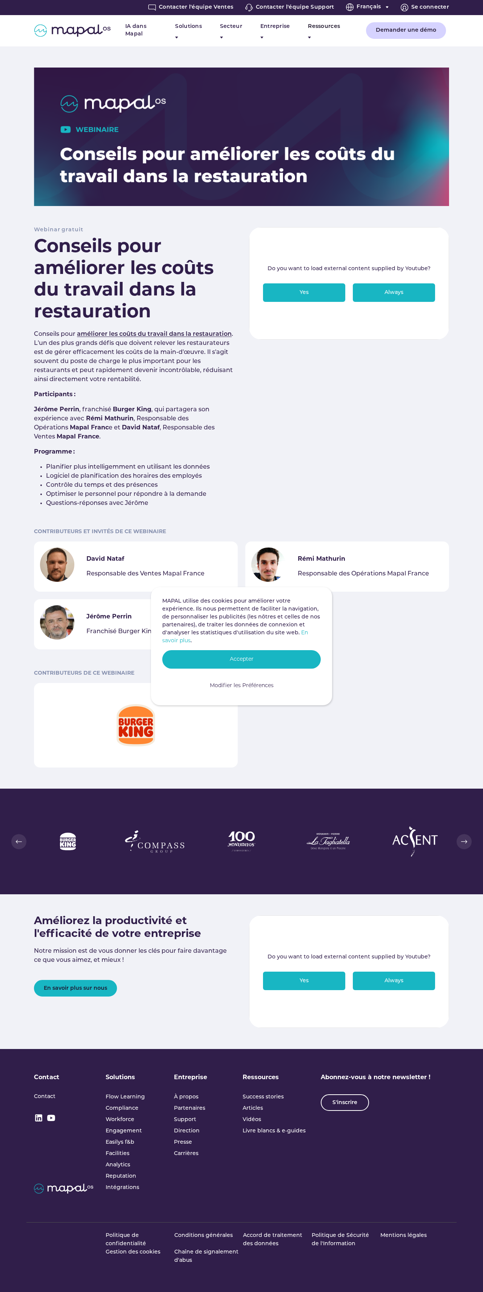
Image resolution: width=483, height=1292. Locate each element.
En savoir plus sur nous (75, 988)
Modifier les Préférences (242, 686)
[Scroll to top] (466, 1275)
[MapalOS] (72, 30)
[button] (18, 841)
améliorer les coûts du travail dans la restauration (154, 334)
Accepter (242, 659)
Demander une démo (406, 30)
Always (394, 292)
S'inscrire (344, 1103)
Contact (46, 1078)
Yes (304, 292)
